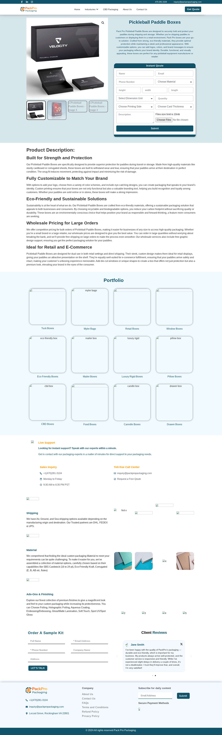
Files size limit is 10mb (168, 114)
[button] (103, 22)
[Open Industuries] (97, 9)
